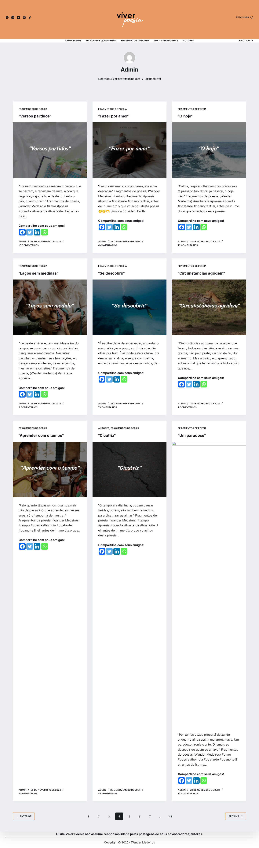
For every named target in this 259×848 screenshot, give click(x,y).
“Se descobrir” (111, 273)
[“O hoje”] (209, 150)
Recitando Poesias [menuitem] (166, 40)
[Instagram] (12, 17)
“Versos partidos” (35, 116)
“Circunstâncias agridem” (201, 273)
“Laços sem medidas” (38, 273)
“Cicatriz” (107, 435)
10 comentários (29, 245)
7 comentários (107, 407)
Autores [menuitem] (188, 40)
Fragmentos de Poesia (33, 109)
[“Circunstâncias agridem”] (209, 307)
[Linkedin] (37, 232)
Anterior (25, 816)
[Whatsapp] (44, 232)
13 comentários (188, 245)
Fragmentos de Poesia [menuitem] (135, 40)
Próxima (234, 816)
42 (170, 816)
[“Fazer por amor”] (129, 150)
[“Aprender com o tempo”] (50, 469)
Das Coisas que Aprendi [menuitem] (101, 40)
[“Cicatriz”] (129, 469)
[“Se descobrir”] (129, 307)
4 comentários (107, 245)
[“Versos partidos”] (50, 150)
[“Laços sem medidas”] (50, 307)
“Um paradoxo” (192, 435)
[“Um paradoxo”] (209, 584)
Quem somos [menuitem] (73, 40)
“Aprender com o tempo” (41, 435)
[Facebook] (7, 17)
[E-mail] (24, 17)
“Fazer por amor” (113, 116)
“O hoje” (185, 116)
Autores (103, 428)
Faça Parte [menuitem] (246, 40)
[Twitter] (29, 232)
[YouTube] (18, 17)
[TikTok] (29, 17)
